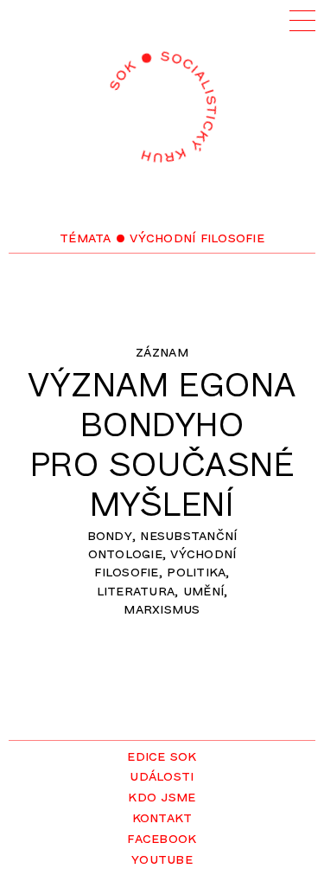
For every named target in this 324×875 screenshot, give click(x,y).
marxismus (162, 607)
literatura (136, 589)
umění (203, 589)
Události (162, 774)
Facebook (161, 837)
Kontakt (162, 816)
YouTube (162, 857)
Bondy (109, 534)
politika (196, 570)
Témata (85, 236)
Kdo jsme (161, 795)
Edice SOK (161, 754)
